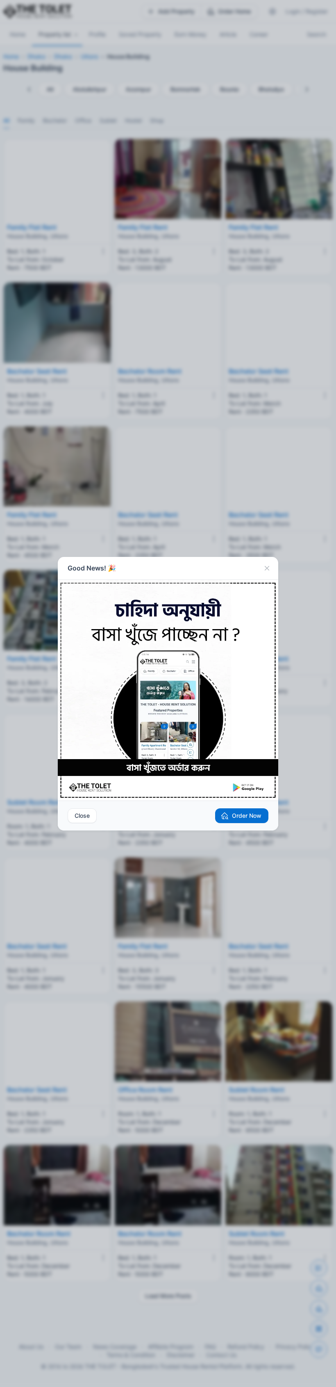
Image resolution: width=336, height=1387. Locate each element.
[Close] (266, 568)
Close (82, 815)
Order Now (246, 815)
